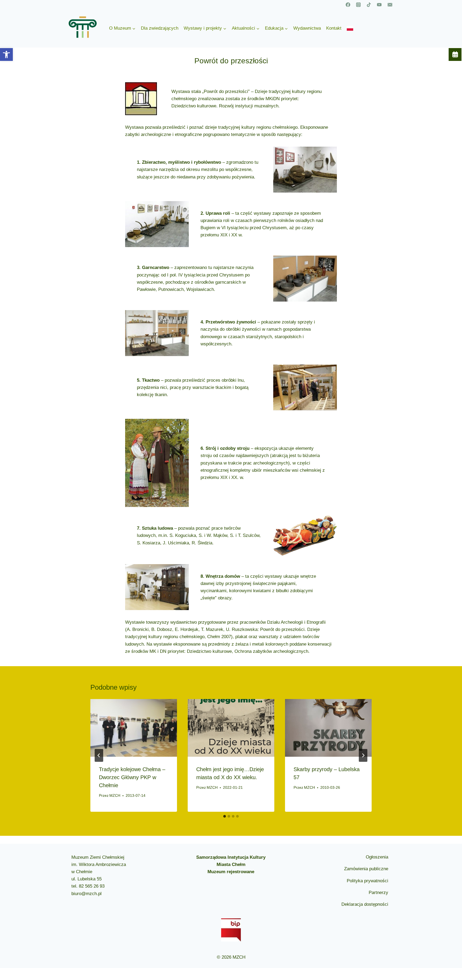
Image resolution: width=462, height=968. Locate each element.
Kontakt (333, 28)
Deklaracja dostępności (364, 904)
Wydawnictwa (307, 28)
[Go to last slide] (99, 755)
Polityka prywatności (367, 880)
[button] (6, 54)
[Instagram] (358, 4)
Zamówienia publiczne (366, 868)
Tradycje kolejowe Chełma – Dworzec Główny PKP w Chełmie (132, 777)
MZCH (114, 796)
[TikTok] (369, 4)
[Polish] (350, 28)
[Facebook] (348, 4)
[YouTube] (379, 4)
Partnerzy (378, 892)
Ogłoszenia (377, 857)
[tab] (224, 816)
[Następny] (363, 755)
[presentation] (133, 728)
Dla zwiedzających (159, 28)
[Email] (389, 4)
